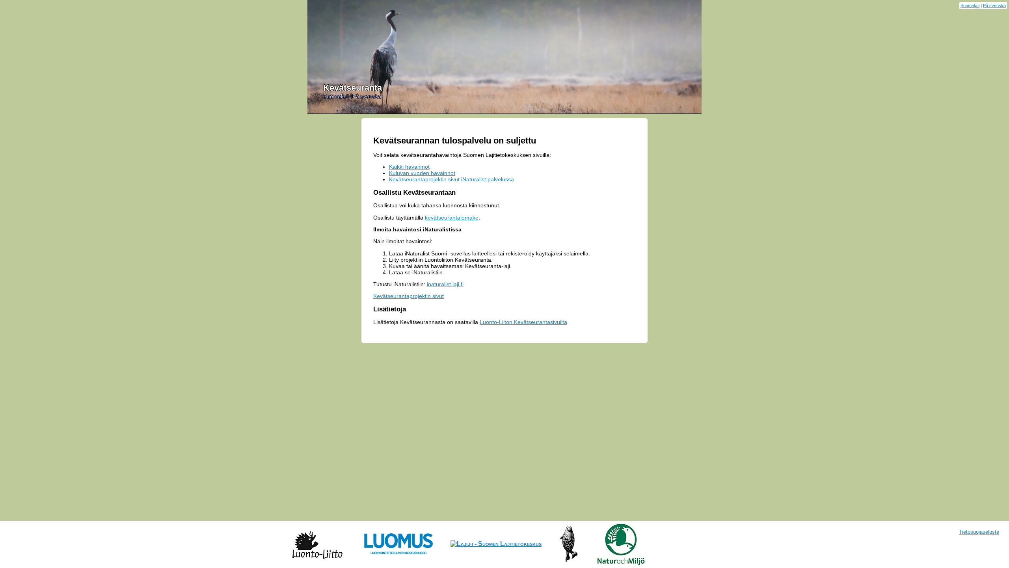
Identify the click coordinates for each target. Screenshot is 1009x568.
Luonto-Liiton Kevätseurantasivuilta (523, 322)
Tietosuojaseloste (979, 532)
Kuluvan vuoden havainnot (422, 173)
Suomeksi (970, 5)
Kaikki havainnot (409, 167)
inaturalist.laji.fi (445, 284)
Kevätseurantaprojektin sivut (408, 296)
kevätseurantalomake (451, 217)
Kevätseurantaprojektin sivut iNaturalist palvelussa (451, 179)
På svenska (994, 5)
